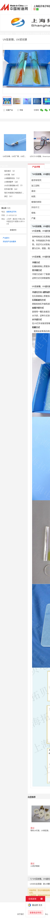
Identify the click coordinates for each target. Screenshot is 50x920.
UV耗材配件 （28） (11, 182)
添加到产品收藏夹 (9, 241)
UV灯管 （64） (10, 174)
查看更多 (13, 230)
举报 (21, 110)
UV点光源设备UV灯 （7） (13, 185)
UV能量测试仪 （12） (12, 178)
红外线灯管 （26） (11, 189)
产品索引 (6, 238)
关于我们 (20, 914)
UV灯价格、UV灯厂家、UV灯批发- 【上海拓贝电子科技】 (24, 156)
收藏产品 (9, 110)
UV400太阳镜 (36, 883)
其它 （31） (8, 196)
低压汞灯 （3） (10, 171)
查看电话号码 (11, 212)
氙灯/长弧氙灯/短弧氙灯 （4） (15, 193)
